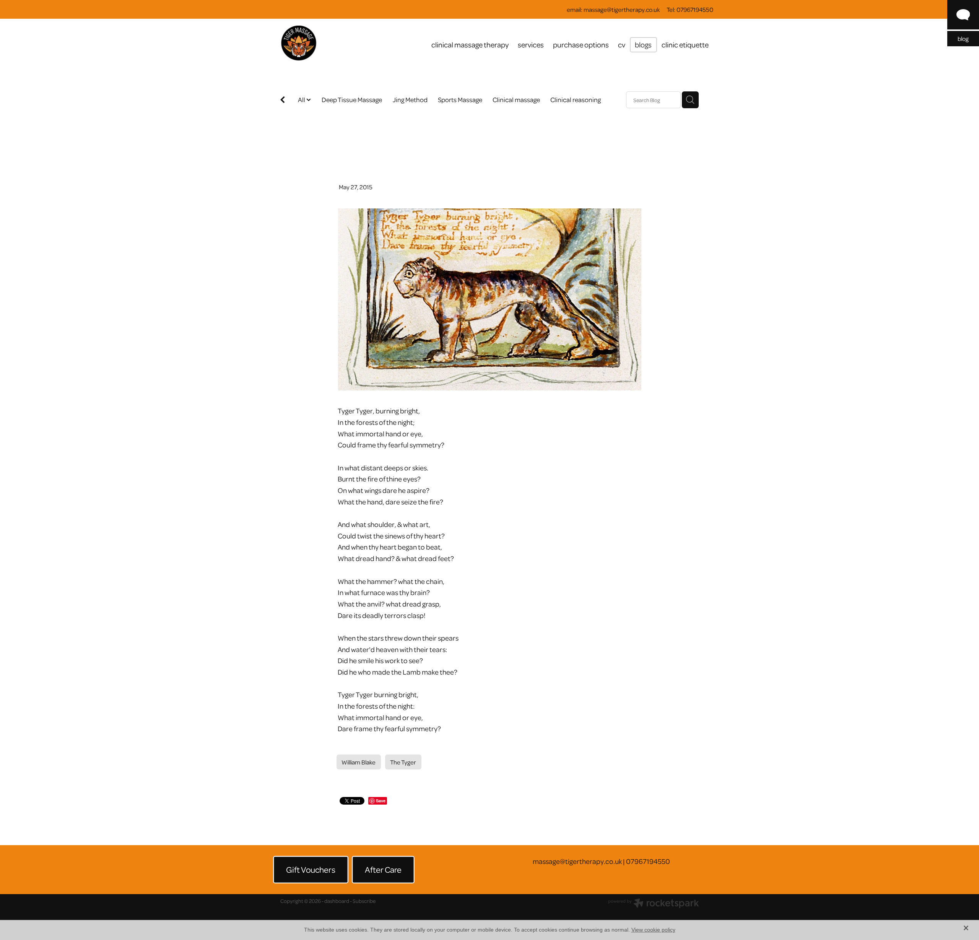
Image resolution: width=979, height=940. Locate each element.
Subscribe (364, 901)
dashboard (336, 901)
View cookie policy (653, 930)
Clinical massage (516, 99)
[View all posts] (282, 100)
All (302, 99)
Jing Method (410, 99)
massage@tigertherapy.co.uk (622, 9)
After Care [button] (383, 869)
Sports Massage (460, 99)
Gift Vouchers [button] (310, 869)
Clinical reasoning (575, 99)
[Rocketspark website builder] (653, 904)
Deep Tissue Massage (352, 99)
